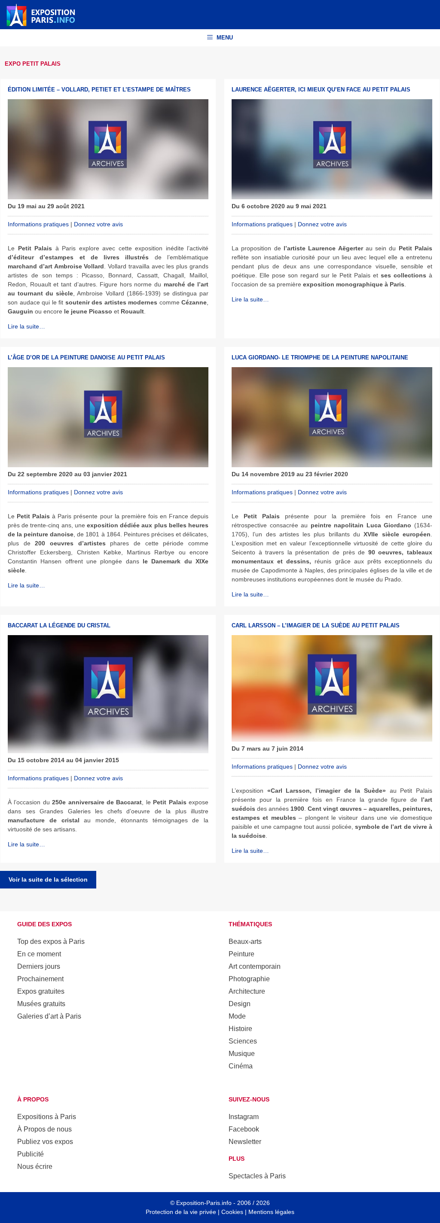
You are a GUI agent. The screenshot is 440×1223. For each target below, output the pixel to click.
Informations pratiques (38, 224)
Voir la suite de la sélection (48, 879)
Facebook (244, 1129)
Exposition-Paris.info (204, 1202)
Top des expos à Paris (51, 941)
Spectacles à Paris (257, 1176)
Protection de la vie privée (181, 1211)
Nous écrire (34, 1166)
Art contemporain (255, 966)
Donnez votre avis (98, 224)
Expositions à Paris (46, 1116)
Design (240, 1003)
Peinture (241, 954)
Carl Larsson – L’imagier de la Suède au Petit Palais (316, 625)
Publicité (30, 1154)
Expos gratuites (40, 991)
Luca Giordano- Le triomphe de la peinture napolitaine (320, 357)
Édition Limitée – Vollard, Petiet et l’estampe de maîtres (99, 89)
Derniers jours (38, 966)
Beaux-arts (245, 941)
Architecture (247, 991)
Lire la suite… (26, 326)
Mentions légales (271, 1211)
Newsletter (245, 1141)
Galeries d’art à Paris (49, 1016)
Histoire (240, 1028)
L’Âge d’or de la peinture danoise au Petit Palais (86, 357)
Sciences (243, 1041)
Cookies (232, 1211)
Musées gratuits (41, 1003)
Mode (237, 1016)
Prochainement (40, 979)
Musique (242, 1053)
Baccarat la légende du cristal (59, 625)
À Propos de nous (44, 1129)
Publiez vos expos (45, 1141)
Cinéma (241, 1066)
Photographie (249, 979)
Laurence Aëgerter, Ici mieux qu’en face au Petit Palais (321, 89)
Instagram (244, 1116)
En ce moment (39, 954)
